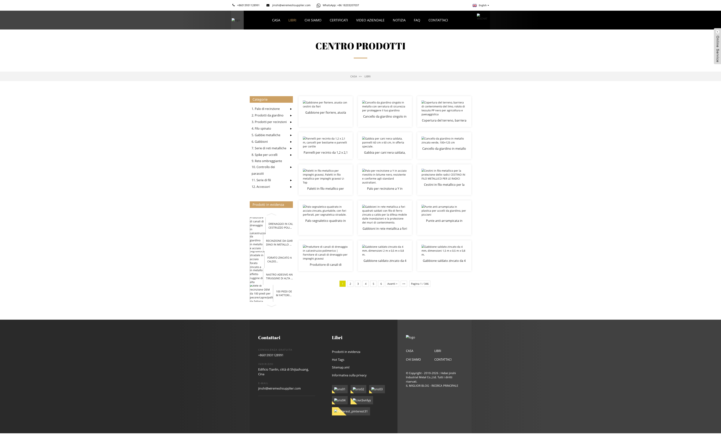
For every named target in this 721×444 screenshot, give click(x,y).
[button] (271, 214)
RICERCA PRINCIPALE (444, 385)
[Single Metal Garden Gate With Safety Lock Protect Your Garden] (385, 111)
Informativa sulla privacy (349, 375)
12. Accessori (261, 187)
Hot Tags (338, 360)
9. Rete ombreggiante (267, 161)
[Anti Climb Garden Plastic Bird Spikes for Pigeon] (444, 217)
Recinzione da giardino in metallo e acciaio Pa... (279, 242)
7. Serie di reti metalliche (269, 148)
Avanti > (392, 283)
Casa (276, 20)
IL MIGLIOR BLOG (417, 385)
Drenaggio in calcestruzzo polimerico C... (280, 225)
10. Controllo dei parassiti (263, 170)
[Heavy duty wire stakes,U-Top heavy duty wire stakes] (326, 179)
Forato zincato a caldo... (279, 259)
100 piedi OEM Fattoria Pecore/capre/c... (284, 293)
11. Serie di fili (261, 180)
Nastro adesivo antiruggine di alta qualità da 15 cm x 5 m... (279, 276)
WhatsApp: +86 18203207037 (341, 5)
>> (403, 283)
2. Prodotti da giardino (268, 115)
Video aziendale (370, 20)
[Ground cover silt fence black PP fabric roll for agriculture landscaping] (444, 111)
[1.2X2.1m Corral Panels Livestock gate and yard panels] (326, 145)
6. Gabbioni (260, 142)
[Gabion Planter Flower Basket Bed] (326, 111)
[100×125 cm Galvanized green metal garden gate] (444, 145)
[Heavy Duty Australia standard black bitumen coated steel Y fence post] (385, 179)
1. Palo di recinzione (266, 109)
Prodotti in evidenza (346, 352)
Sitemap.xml (340, 367)
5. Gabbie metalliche (266, 135)
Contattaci (438, 20)
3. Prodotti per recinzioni (269, 122)
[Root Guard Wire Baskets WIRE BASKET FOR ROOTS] (444, 179)
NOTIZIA (399, 20)
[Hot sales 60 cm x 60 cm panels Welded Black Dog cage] (385, 145)
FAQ (417, 20)
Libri (292, 20)
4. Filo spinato (261, 128)
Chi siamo (313, 20)
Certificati (339, 20)
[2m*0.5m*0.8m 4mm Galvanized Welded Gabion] (385, 255)
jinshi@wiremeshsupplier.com (279, 388)
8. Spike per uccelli (265, 155)
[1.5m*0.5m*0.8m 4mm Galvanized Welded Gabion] (444, 255)
